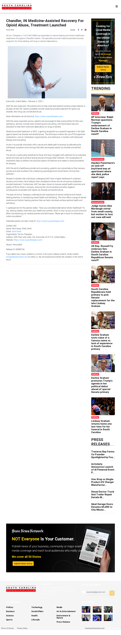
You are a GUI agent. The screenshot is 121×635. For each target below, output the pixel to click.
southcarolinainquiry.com (95, 628)
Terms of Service (7, 628)
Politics (9, 607)
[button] (78, 30)
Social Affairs (37, 611)
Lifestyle (35, 620)
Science (10, 615)
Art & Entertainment (66, 611)
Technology (36, 607)
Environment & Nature (63, 616)
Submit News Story (103, 68)
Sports (9, 620)
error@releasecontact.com (17, 257)
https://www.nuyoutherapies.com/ (28, 240)
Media (59, 607)
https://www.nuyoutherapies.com (49, 116)
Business (10, 611)
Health (34, 615)
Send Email (16, 231)
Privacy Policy (22, 628)
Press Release (63, 622)
